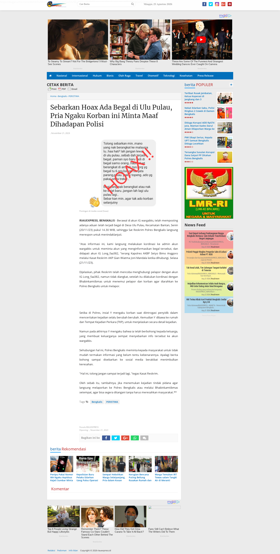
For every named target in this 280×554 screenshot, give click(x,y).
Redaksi (51, 550)
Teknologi (169, 75)
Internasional (80, 75)
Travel (139, 75)
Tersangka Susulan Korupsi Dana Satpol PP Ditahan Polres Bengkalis (200, 155)
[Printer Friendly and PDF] (62, 90)
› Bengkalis (62, 96)
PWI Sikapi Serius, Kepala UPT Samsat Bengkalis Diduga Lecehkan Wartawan (198, 142)
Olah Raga (124, 75)
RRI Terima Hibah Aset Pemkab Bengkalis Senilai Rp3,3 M (206, 300)
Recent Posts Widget (209, 315)
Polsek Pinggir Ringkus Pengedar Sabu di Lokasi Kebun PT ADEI (206, 253)
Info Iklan (73, 550)
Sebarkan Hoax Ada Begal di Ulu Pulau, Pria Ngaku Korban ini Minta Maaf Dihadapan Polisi (111, 115)
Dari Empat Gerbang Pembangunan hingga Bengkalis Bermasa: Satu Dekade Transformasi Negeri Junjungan (206, 236)
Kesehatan (186, 75)
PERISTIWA (112, 401)
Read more (215, 247)
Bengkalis (97, 401)
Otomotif (153, 75)
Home (53, 96)
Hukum (97, 75)
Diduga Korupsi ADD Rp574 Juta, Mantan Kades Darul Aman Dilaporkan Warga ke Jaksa (200, 127)
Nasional (62, 75)
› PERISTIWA (73, 96)
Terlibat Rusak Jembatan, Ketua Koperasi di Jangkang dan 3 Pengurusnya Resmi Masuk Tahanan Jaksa (199, 99)
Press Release (206, 75)
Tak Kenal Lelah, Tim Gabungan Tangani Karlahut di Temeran (206, 269)
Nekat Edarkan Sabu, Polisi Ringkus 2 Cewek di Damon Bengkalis (199, 111)
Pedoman (62, 550)
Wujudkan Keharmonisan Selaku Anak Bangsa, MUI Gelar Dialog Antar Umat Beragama (206, 284)
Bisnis (110, 75)
